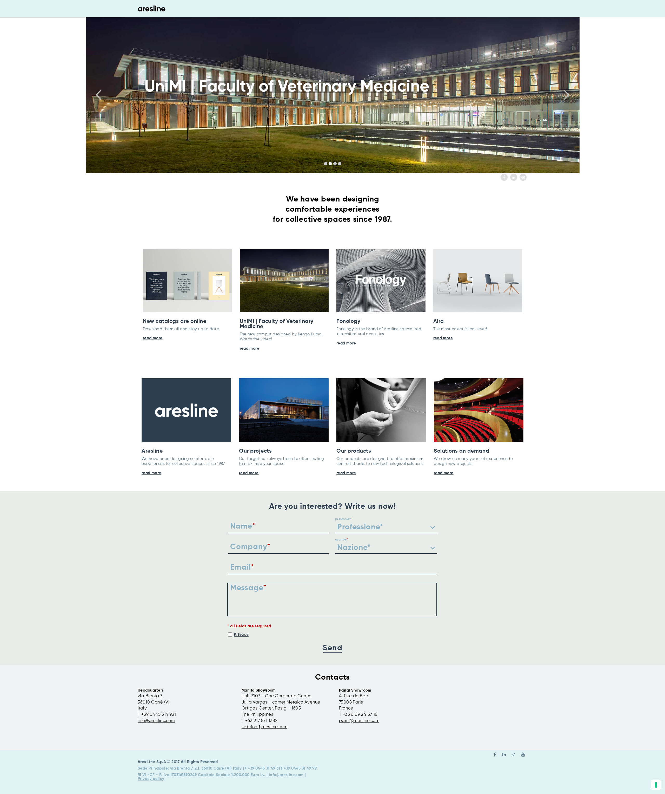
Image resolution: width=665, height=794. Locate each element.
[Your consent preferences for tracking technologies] (656, 785)
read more (153, 338)
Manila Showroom (259, 690)
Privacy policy (151, 779)
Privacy (241, 634)
